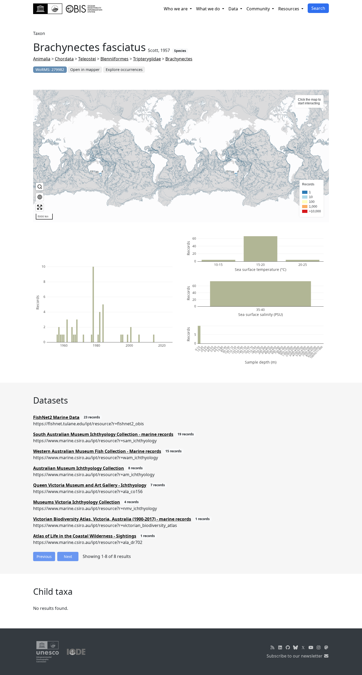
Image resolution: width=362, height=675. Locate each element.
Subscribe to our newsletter (295, 656)
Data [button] (233, 9)
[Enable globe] (39, 197)
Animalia (41, 59)
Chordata (64, 59)
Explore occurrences (124, 69)
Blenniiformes (114, 59)
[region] (181, 156)
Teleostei (87, 59)
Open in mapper (85, 69)
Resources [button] (289, 9)
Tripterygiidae (147, 59)
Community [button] (258, 9)
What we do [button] (208, 9)
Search (318, 8)
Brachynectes (178, 59)
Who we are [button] (176, 9)
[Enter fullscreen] (39, 207)
